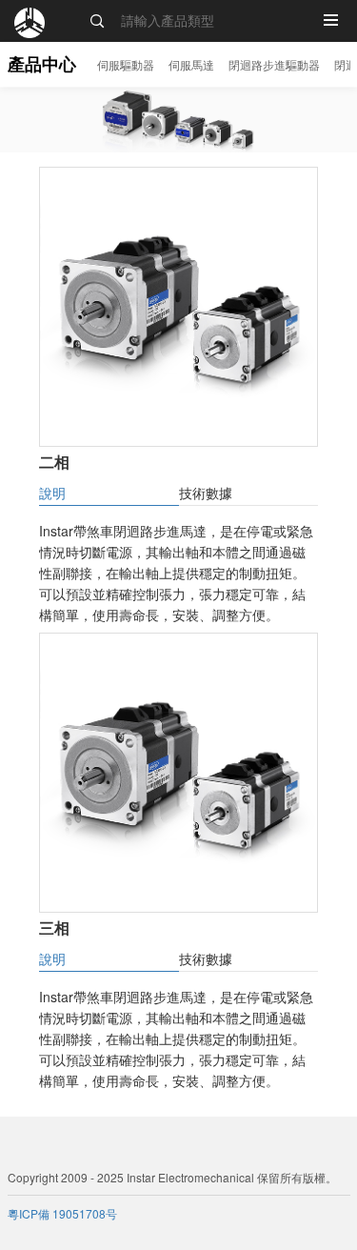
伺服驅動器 (125, 64)
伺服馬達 (191, 64)
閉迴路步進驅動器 (274, 64)
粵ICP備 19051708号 (62, 1213)
